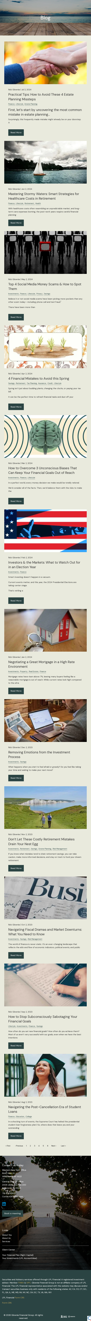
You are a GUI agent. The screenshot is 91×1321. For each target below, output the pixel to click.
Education (20, 1116)
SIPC (28, 1282)
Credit (50, 383)
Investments (13, 294)
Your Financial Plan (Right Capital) (17, 1255)
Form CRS (19, 1297)
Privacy (39, 294)
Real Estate (33, 671)
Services (6, 1241)
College (29, 1116)
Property (23, 671)
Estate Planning (31, 104)
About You (7, 1235)
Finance (11, 104)
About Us (6, 1238)
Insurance (42, 383)
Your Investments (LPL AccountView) (19, 1258)
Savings (47, 294)
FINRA (21, 1282)
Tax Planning (32, 383)
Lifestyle (19, 104)
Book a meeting (12, 1213)
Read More (16, 132)
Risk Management (60, 849)
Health (38, 203)
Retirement (29, 203)
